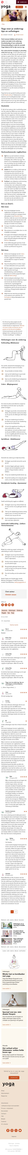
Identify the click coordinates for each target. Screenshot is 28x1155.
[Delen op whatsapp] (12, 604)
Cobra (22, 254)
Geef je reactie (14, 625)
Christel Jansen (19, 34)
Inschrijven (14, 1077)
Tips (8, 613)
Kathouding (13, 275)
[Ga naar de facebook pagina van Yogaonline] (7, 1130)
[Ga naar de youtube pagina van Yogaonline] (20, 1130)
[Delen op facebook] (2, 604)
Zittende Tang (18, 216)
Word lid (19, 7)
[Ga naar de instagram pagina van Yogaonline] (12, 1130)
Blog (3, 24)
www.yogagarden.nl (20, 582)
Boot (7, 240)
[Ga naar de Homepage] (6, 7)
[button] (22, 2)
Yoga (12, 613)
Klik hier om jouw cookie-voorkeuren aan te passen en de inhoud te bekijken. (13, 327)
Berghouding (8, 95)
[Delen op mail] (9, 604)
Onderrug (19, 610)
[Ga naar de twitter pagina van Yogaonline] (16, 1130)
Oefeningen (12, 610)
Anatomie (4, 610)
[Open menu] (25, 7)
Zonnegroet (7, 297)
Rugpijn (4, 613)
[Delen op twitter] (6, 604)
